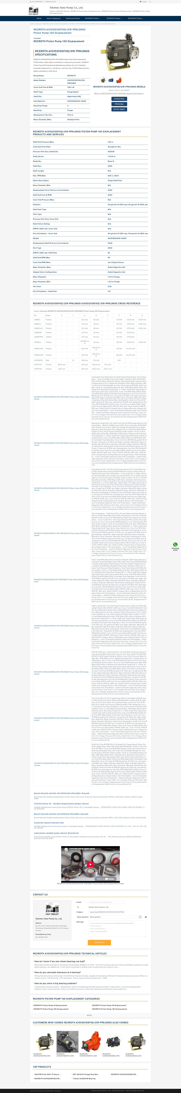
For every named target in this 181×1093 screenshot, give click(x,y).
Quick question (82, 917)
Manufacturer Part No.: (43, 115)
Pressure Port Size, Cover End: (45, 219)
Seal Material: (39, 101)
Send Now (99, 942)
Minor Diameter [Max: (43, 120)
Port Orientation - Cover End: (45, 234)
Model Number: (40, 80)
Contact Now (119, 99)
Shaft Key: (37, 166)
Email (78, 902)
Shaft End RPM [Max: (41, 258)
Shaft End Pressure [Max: (43, 142)
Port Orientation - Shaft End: (45, 291)
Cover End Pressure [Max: (43, 200)
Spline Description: (41, 181)
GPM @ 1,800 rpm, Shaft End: (45, 253)
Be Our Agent (119, 109)
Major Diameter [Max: (42, 267)
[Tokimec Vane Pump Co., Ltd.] (33, 10)
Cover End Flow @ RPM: (43, 87)
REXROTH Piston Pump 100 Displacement (137, 18)
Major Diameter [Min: (42, 282)
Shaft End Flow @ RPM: (42, 195)
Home (39, 18)
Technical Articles (73, 18)
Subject (79, 912)
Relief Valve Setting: (41, 224)
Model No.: (37, 161)
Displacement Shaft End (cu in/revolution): (51, 243)
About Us (33, 1091)
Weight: (36, 238)
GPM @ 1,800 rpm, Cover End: (45, 229)
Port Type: (37, 248)
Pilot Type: (37, 214)
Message (80, 922)
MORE (89, 1015)
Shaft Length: (38, 171)
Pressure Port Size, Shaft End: (45, 152)
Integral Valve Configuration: (45, 272)
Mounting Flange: (41, 106)
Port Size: (37, 287)
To (78, 907)
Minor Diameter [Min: (42, 185)
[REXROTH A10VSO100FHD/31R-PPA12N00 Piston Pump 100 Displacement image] (119, 52)
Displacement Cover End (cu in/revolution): (51, 190)
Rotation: (37, 205)
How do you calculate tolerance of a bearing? (57, 972)
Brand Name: (39, 76)
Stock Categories (54, 18)
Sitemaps (57, 1091)
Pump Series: (38, 157)
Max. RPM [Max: (39, 176)
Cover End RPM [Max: (42, 263)
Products (38, 24)
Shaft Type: (38, 92)
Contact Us (42, 1091)
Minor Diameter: (40, 277)
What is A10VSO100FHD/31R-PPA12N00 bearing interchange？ (119, 94)
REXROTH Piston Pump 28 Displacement (116, 18)
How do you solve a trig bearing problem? (55, 983)
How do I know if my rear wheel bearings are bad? (59, 961)
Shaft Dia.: (38, 97)
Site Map (50, 1091)
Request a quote (51, 2)
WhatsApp (119, 104)
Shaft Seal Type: (40, 210)
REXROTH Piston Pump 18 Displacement (94, 18)
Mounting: (38, 110)
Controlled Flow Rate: (42, 147)
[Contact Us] (176, 546)
